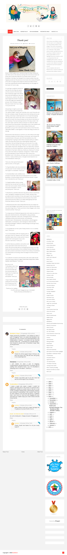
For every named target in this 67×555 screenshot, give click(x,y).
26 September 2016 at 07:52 (25, 384)
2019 (49, 391)
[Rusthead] (50, 216)
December (53, 398)
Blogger (57, 521)
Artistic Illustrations (51, 245)
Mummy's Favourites (51, 325)
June (51, 416)
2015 (49, 427)
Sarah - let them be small (17, 414)
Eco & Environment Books (52, 281)
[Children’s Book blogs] (54, 508)
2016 (49, 396)
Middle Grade (50, 317)
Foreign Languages (51, 291)
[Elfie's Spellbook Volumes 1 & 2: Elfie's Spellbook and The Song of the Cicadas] (60, 215)
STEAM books (50, 355)
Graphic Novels (50, 295)
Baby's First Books (51, 249)
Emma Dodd (25, 259)
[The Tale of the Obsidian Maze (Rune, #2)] (50, 219)
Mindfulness (49, 321)
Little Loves (49, 313)
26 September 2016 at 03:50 (23, 362)
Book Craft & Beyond (51, 257)
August (52, 412)
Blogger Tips (50, 255)
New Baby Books (50, 329)
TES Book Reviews (51, 361)
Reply (11, 346)
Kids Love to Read (51, 301)
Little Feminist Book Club (52, 309)
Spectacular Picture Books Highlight (55, 351)
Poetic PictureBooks (51, 335)
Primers (48, 337)
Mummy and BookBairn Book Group (55, 323)
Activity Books (50, 243)
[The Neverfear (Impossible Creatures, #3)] (60, 224)
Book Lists (49, 259)
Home (23, 452)
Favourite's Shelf (10, 129)
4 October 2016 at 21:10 (30, 414)
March (52, 421)
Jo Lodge (19, 259)
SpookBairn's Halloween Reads (54, 353)
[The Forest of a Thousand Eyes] (55, 215)
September (53, 404)
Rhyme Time (49, 347)
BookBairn (17, 351)
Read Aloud (49, 343)
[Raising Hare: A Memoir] (53, 228)
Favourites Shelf (50, 287)
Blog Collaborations (51, 251)
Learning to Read (51, 305)
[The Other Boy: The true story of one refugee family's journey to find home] (55, 220)
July (51, 414)
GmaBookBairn (14, 384)
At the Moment (50, 247)
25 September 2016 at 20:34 (27, 333)
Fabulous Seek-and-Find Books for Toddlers (53, 145)
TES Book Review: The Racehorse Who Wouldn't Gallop (55, 409)
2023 (49, 383)
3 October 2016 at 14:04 (25, 375)
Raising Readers (50, 341)
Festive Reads (50, 289)
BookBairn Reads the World (53, 263)
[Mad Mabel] (58, 219)
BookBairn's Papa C (15, 333)
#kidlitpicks (49, 239)
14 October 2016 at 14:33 (26, 423)
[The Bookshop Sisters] (48, 220)
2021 (49, 387)
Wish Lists (49, 371)
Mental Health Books (51, 315)
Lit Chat (48, 307)
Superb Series (50, 359)
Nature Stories (50, 327)
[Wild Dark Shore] (50, 228)
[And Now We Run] (53, 224)
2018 (49, 392)
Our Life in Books (50, 331)
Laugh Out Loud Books (52, 303)
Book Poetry (49, 261)
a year (14, 73)
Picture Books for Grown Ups (53, 333)
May (51, 418)
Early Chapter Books (51, 279)
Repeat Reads (50, 345)
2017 (49, 394)
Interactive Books (51, 299)
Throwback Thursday (51, 363)
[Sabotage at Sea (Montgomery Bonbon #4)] (53, 216)
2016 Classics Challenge (53, 163)
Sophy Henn (32, 259)
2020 (49, 389)
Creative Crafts (50, 275)
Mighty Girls (49, 319)
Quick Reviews (50, 339)
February (52, 423)
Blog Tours (49, 253)
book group (29, 199)
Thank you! (52, 405)
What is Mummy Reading (52, 367)
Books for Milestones (51, 269)
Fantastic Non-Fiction (51, 283)
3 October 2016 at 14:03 (25, 351)
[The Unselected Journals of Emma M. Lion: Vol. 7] (58, 216)
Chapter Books (50, 271)
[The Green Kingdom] (60, 220)
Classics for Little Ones (52, 273)
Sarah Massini (13, 261)
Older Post (40, 452)
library (14, 233)
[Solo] (50, 224)
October (52, 402)
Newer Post (6, 452)
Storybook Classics (51, 357)
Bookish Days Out (51, 265)
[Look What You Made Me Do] (48, 216)
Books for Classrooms (52, 267)
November (53, 400)
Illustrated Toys (50, 297)
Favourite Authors (51, 285)
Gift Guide (49, 293)
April (51, 419)
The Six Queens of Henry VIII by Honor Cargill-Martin (54, 126)
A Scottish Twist (50, 241)
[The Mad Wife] (48, 228)
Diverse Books (50, 277)
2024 (49, 381)
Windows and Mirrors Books (53, 369)
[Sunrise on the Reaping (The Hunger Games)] (55, 224)
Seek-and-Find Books (51, 349)
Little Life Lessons (51, 311)
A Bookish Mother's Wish (53, 180)
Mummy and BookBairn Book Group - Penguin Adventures (55, 113)
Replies (14, 349)
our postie (9, 228)
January (52, 425)
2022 (49, 385)
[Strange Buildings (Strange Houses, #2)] (58, 224)
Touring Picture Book (51, 365)
